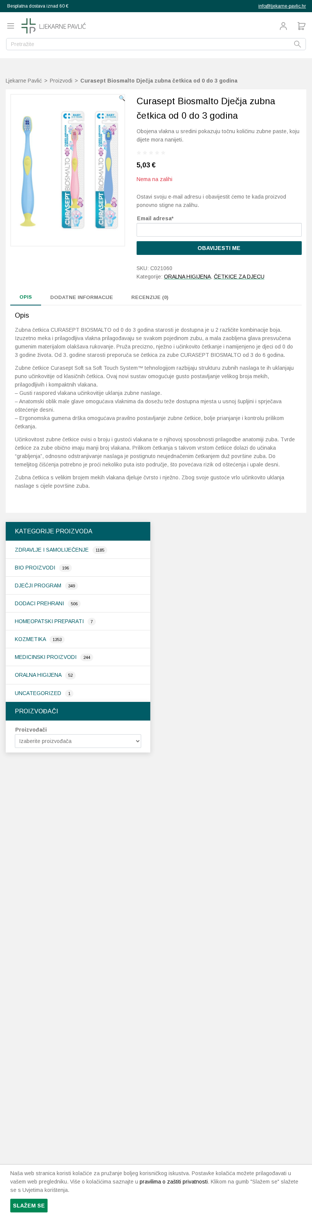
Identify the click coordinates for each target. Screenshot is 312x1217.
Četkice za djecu (239, 277)
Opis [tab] (25, 297)
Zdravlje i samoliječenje (52, 550)
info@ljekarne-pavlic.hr (282, 6)
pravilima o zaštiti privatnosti (174, 1182)
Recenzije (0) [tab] (150, 297)
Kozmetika (31, 639)
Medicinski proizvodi (46, 657)
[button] (122, 98)
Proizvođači (31, 730)
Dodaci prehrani (40, 603)
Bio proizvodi (36, 568)
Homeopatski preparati (50, 621)
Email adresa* (155, 218)
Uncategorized (39, 693)
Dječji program (39, 585)
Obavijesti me (218, 248)
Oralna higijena (39, 675)
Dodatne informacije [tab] (81, 297)
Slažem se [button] (29, 1206)
